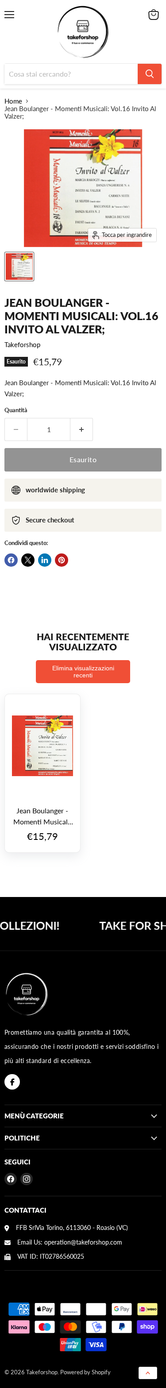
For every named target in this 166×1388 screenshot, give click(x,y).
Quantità (15, 410)
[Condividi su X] (28, 560)
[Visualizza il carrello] (153, 14)
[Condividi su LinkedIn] (44, 560)
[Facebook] (12, 1082)
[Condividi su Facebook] (11, 560)
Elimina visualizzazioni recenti (83, 672)
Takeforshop (22, 344)
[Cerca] (150, 74)
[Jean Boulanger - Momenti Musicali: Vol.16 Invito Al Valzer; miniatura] (19, 266)
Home (13, 101)
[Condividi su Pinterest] (61, 560)
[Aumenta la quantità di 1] (81, 429)
